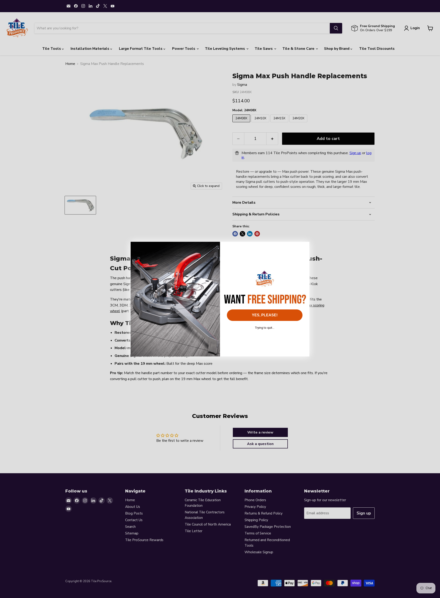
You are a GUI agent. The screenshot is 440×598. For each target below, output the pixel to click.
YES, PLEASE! (265, 315)
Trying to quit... (264, 327)
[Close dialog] (304, 248)
